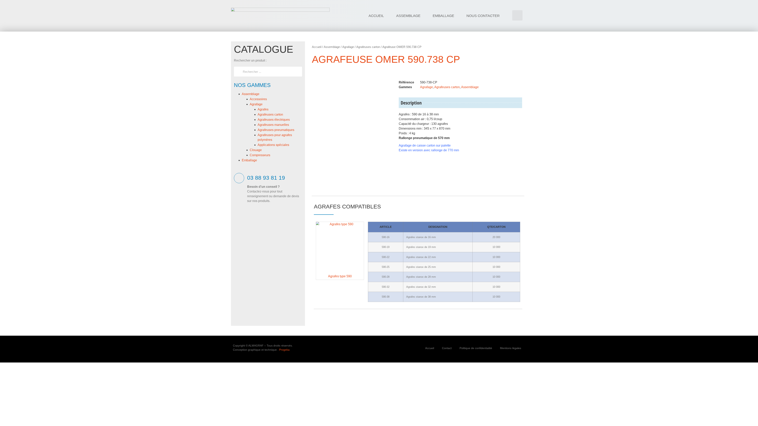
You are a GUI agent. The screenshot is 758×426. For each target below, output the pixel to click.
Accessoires (258, 99)
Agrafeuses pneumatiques (276, 130)
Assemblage (250, 94)
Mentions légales (510, 348)
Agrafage (256, 104)
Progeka (284, 349)
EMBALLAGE (443, 16)
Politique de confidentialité (476, 348)
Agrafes (263, 109)
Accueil (316, 47)
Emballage (249, 160)
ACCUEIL (376, 16)
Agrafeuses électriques (274, 119)
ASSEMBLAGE (408, 16)
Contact (447, 348)
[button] (517, 15)
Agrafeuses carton (270, 114)
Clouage (256, 150)
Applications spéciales (273, 145)
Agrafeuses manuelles (273, 124)
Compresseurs (260, 155)
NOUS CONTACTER (483, 16)
